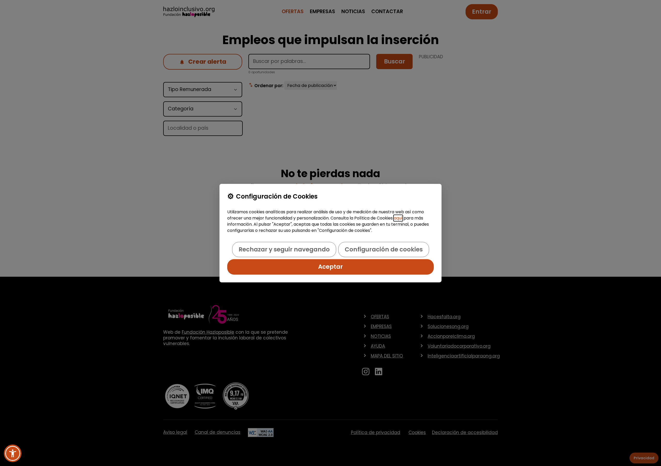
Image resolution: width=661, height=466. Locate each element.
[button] (12, 453)
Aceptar (330, 267)
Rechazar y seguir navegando (284, 249)
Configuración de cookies (384, 249)
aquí (398, 218)
